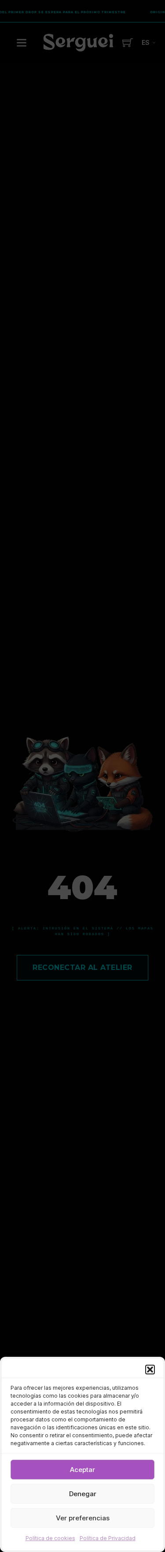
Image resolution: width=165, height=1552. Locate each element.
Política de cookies (50, 1538)
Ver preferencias (83, 1518)
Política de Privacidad (108, 1538)
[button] (150, 1369)
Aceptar (82, 1469)
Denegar (82, 1494)
